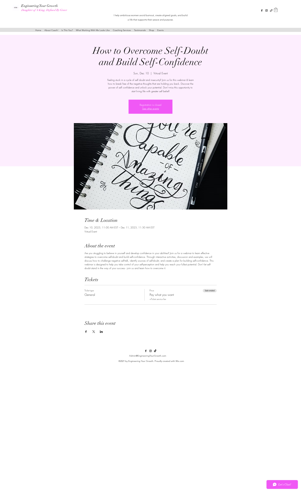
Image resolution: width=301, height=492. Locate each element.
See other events (150, 108)
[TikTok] (155, 350)
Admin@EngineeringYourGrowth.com (147, 355)
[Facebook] (261, 10)
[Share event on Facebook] (85, 331)
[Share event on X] (93, 331)
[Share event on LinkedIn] (101, 331)
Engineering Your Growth (39, 6)
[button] (276, 10)
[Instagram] (266, 10)
